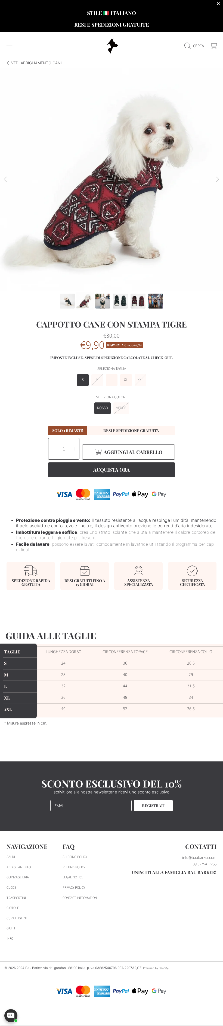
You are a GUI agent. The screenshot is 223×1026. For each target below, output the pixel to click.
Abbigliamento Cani (36, 63)
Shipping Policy (75, 857)
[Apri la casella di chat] (10, 1015)
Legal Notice (73, 877)
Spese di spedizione (104, 357)
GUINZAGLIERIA (18, 877)
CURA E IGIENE (17, 918)
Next (217, 179)
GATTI (11, 928)
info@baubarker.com (199, 857)
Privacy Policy (74, 887)
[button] (10, 46)
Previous (5, 179)
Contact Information (80, 897)
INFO (10, 938)
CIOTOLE (13, 908)
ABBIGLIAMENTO (19, 867)
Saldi (11, 857)
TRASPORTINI (16, 897)
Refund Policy (74, 867)
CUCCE (11, 887)
